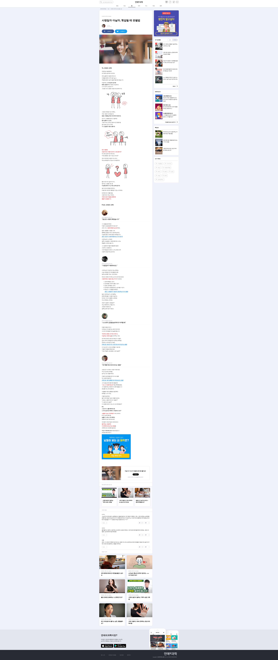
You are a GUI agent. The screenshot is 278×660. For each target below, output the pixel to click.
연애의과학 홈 (103, 8)
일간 (170, 40)
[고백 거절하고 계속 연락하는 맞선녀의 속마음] (125, 488)
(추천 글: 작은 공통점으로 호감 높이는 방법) (112, 380)
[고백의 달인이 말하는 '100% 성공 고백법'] (109, 488)
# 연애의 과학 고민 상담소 (106, 16)
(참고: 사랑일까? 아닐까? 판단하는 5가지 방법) (116, 291)
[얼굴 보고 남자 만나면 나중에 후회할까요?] (142, 488)
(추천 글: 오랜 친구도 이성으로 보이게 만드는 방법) (114, 344)
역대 (175, 40)
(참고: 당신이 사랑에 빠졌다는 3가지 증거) (112, 236)
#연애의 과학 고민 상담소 (106, 570)
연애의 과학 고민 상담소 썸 (116, 8)
